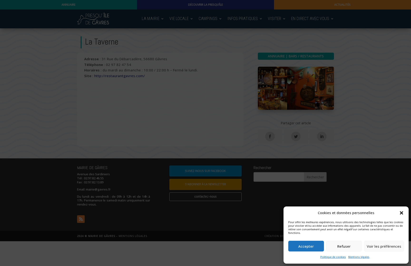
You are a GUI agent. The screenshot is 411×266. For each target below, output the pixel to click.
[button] (401, 213)
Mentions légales (358, 257)
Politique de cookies (333, 257)
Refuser (344, 246)
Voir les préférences (384, 246)
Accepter (306, 246)
